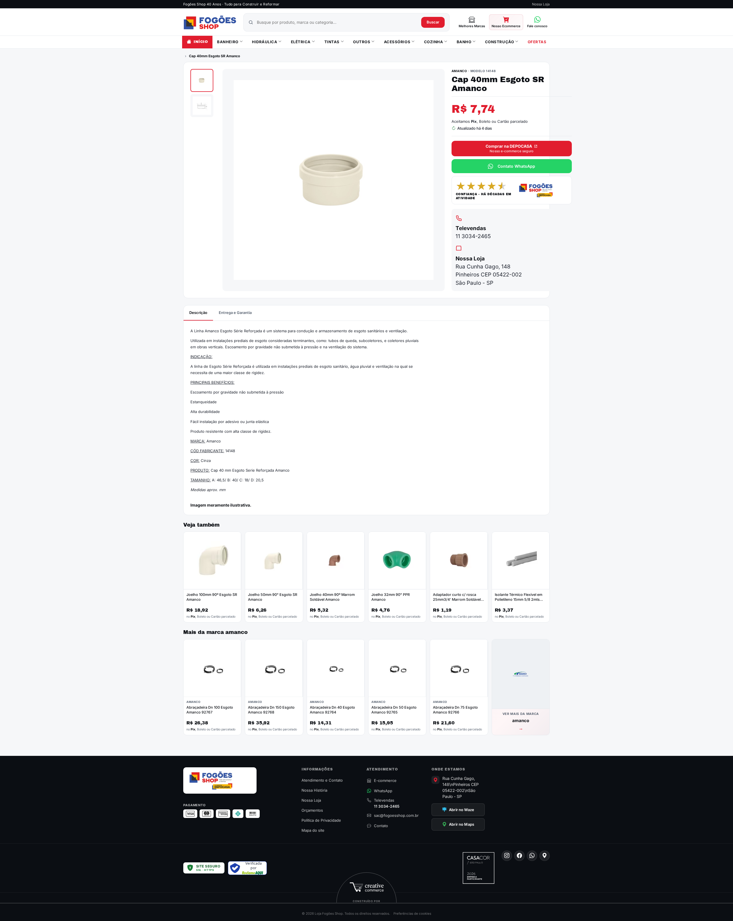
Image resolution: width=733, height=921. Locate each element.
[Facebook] (519, 856)
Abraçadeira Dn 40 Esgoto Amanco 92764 (332, 709)
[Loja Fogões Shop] (210, 22)
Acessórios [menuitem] (397, 41)
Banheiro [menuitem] (227, 41)
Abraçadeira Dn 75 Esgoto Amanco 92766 (455, 709)
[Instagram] (507, 856)
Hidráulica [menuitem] (264, 41)
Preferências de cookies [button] (412, 914)
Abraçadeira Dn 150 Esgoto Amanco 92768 (271, 709)
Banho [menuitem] (464, 41)
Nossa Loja (541, 4)
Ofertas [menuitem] (537, 41)
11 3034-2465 (473, 236)
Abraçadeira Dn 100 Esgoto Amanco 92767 (209, 709)
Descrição (198, 312)
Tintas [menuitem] (332, 41)
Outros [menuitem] (361, 41)
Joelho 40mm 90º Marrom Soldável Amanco (332, 597)
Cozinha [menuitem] (433, 41)
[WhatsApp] (532, 856)
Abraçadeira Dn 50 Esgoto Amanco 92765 (394, 709)
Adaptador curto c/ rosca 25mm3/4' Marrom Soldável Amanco (457, 599)
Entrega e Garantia (235, 312)
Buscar (433, 22)
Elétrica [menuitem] (301, 41)
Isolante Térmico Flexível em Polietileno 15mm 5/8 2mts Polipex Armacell (518, 599)
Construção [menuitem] (499, 41)
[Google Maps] (544, 856)
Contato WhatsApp (516, 166)
